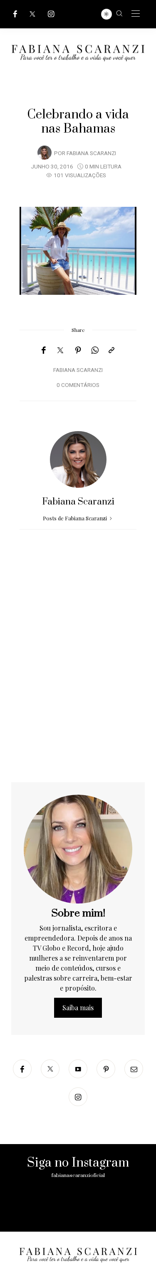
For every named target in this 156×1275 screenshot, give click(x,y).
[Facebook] (15, 14)
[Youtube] (78, 1068)
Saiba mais (78, 1007)
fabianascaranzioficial (78, 1175)
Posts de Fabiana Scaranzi (75, 518)
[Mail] (133, 1068)
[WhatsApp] (95, 350)
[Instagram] (51, 14)
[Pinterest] (78, 350)
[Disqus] (78, 675)
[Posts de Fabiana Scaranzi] (44, 152)
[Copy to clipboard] (111, 350)
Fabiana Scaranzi (91, 153)
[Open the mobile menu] (135, 14)
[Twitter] (32, 14)
